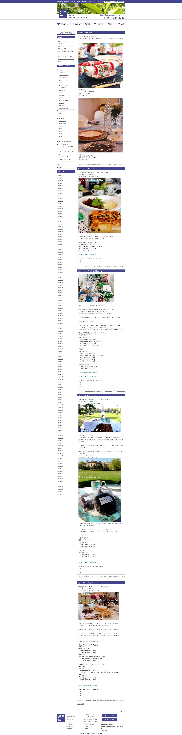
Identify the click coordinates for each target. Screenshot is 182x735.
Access (111, 23)
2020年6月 (60, 239)
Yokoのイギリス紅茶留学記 (65, 141)
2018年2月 (60, 308)
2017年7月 (60, 325)
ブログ (68, 717)
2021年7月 (60, 213)
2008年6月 (60, 489)
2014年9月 (60, 412)
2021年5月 (60, 218)
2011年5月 (60, 463)
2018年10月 (60, 287)
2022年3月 (60, 198)
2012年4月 (60, 448)
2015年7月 (60, 387)
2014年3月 (60, 427)
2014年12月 (60, 404)
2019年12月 (60, 254)
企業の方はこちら (70, 724)
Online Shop (99, 23)
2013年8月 (60, 438)
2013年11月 (60, 435)
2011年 (60, 126)
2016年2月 (60, 369)
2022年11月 (60, 185)
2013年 (60, 131)
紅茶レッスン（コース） (89, 714)
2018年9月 (60, 290)
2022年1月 (60, 203)
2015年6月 (60, 389)
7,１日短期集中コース (64, 87)
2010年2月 (60, 476)
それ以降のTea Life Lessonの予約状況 (88, 372)
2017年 (60, 136)
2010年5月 (60, 473)
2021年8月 (60, 211)
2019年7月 (60, 264)
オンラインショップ (70, 719)
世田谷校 (115, 1)
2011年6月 (60, 461)
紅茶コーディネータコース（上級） (91, 719)
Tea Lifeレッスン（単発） (90, 724)
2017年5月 (60, 331)
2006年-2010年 (62, 123)
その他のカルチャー (63, 100)
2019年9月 (60, 259)
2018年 (60, 138)
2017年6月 (60, 328)
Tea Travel (61, 118)
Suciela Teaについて (71, 716)
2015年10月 (60, 379)
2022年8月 (60, 190)
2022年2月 (60, 201)
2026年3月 (60, 175)
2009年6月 (60, 483)
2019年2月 (60, 277)
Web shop (61, 92)
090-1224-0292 (101, 1)
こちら (94, 174)
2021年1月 (60, 224)
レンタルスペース (70, 726)
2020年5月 (60, 241)
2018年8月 (60, 292)
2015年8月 (60, 384)
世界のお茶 (61, 103)
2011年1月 (60, 468)
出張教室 (86, 726)
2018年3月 (60, 305)
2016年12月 (60, 343)
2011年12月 (60, 450)
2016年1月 (60, 371)
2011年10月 (60, 455)
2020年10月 (60, 231)
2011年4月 (60, 466)
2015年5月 (60, 392)
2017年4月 (60, 333)
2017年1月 (60, 341)
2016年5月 (60, 361)
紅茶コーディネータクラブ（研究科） (91, 721)
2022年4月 (60, 196)
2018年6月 (60, 297)
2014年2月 (60, 430)
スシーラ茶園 (87, 723)
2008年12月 (60, 486)
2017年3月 (60, 336)
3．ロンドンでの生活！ (64, 156)
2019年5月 (60, 269)
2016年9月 (60, 351)
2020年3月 (60, 246)
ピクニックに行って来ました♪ (86, 395)
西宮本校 (108, 1)
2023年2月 (60, 183)
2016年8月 (60, 354)
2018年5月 (60, 300)
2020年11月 (60, 229)
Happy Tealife (96, 164)
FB (80, 260)
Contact (120, 23)
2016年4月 (60, 364)
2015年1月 (60, 402)
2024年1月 (60, 178)
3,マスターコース (63, 77)
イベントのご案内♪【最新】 (65, 56)
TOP (67, 714)
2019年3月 (60, 275)
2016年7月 (60, 356)
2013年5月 (60, 443)
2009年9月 (60, 481)
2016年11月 (60, 346)
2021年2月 (60, 221)
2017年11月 (60, 315)
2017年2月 (60, 338)
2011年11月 (60, 453)
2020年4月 (60, 244)
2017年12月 (60, 313)
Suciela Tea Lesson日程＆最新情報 (87, 254)
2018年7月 (60, 295)
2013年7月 (60, 440)
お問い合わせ (69, 723)
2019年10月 (60, 257)
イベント (86, 728)
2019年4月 (60, 272)
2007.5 (60, 115)
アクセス (68, 721)
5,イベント (61, 82)
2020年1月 (60, 252)
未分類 (60, 167)
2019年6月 (60, 267)
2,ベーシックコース (63, 75)
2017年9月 (60, 320)
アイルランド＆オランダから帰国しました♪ (89, 271)
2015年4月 (60, 394)
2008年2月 (60, 491)
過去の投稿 (80, 704)
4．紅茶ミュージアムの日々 (65, 159)
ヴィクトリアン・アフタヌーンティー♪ (88, 583)
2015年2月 (60, 399)
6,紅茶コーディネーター (64, 85)
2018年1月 (60, 310)
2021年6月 (60, 216)
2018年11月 (60, 285)
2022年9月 (60, 188)
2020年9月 (60, 234)
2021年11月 (60, 208)
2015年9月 (60, 382)
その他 (100, 576)
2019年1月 (60, 280)
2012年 (60, 128)
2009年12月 (60, 478)
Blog (87, 23)
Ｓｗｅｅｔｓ (62, 90)
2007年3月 (60, 494)
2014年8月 (60, 415)
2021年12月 (60, 206)
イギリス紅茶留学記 (63, 144)
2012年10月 (60, 445)
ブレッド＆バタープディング (85, 169)
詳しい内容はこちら (83, 250)
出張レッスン (62, 105)
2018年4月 (60, 303)
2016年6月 (60, 359)
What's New (61, 95)
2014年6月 (60, 420)
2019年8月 (60, 262)
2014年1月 (60, 433)
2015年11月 (60, 376)
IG (80, 262)
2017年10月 (60, 318)
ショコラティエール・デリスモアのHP (88, 457)
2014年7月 (60, 417)
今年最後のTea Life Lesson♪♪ (85, 32)
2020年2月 (60, 249)
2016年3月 (60, 366)
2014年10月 (60, 410)
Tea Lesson (77, 23)
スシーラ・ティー (121, 164)
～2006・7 (61, 113)
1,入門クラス (62, 72)
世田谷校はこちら (106, 730)
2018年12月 (60, 282)
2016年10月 (60, 348)
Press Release (62, 110)
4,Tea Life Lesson (89, 164)
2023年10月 (60, 180)
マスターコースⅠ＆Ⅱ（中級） (90, 717)
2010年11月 (60, 471)
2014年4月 (60, 425)
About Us (64, 23)
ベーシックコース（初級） (89, 716)
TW (80, 384)
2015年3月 (60, 397)
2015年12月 (60, 374)
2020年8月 (60, 236)
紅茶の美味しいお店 (63, 108)
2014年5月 (60, 422)
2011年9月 (60, 458)
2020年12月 (60, 226)
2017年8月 (60, 323)
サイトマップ (69, 728)
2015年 (60, 133)
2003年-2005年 (62, 121)
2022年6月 (60, 193)
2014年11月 (60, 407)
